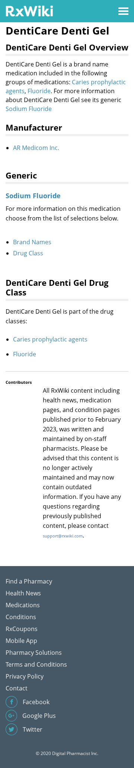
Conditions (21, 617)
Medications (23, 605)
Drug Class (28, 253)
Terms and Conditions (36, 664)
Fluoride (39, 91)
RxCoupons (22, 629)
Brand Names (32, 242)
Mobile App (21, 641)
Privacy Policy (25, 676)
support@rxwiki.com (63, 536)
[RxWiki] (29, 10)
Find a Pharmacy (29, 581)
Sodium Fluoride (29, 109)
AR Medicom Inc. (36, 148)
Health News (23, 593)
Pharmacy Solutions (34, 652)
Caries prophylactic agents (50, 339)
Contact (17, 688)
